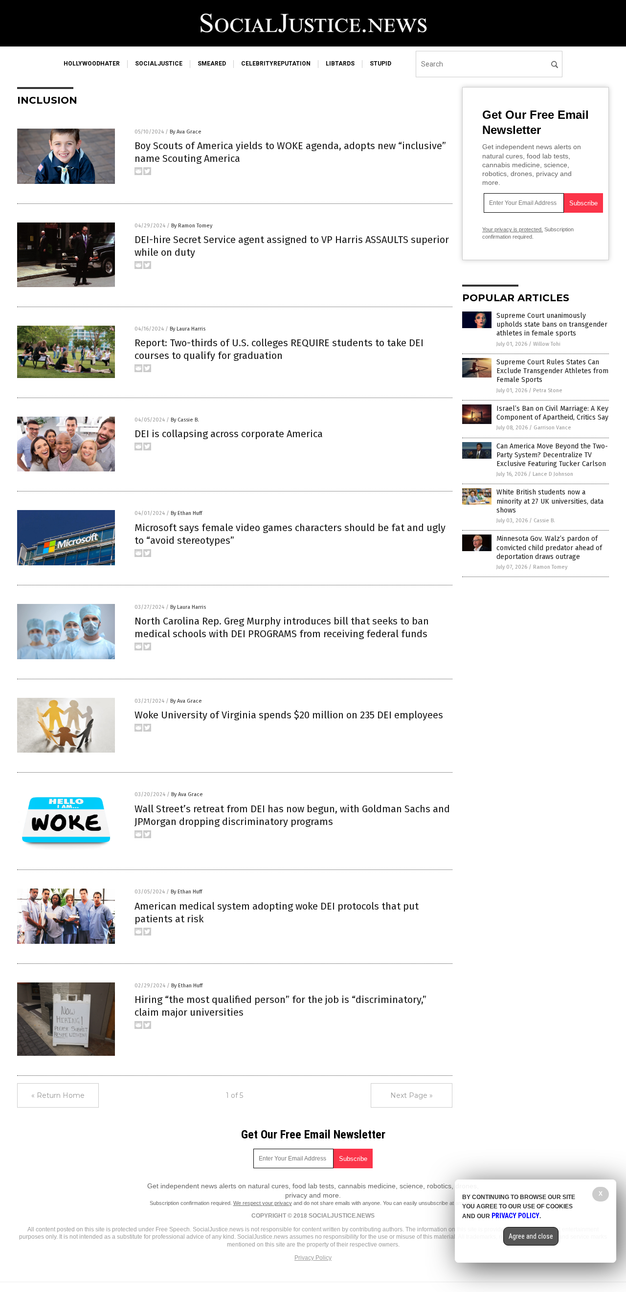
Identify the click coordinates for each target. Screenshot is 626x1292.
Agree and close (531, 1236)
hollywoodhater (92, 63)
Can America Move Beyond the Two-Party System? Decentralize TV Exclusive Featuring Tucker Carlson (552, 455)
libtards (340, 63)
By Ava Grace (185, 132)
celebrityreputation (276, 63)
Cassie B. (544, 520)
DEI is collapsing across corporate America (228, 434)
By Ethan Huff (186, 513)
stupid (380, 63)
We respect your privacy (262, 1203)
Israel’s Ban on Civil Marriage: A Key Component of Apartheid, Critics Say (552, 413)
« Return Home (58, 1095)
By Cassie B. (185, 420)
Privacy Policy (313, 1257)
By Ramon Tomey (191, 226)
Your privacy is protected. (512, 229)
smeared (212, 63)
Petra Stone (547, 390)
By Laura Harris (187, 329)
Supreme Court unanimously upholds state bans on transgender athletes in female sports (551, 324)
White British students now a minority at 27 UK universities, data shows (550, 501)
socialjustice (158, 63)
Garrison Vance (552, 427)
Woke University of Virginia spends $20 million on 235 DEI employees (288, 715)
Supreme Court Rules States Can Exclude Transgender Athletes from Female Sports (552, 371)
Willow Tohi (546, 344)
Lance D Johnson (553, 474)
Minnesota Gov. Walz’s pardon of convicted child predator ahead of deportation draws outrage (549, 547)
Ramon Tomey (550, 567)
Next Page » (411, 1095)
